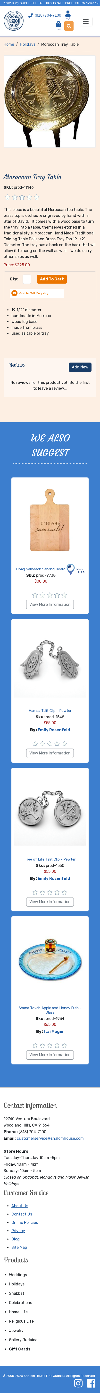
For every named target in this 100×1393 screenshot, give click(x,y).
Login (68, 18)
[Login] (68, 14)
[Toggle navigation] (85, 21)
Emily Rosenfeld (54, 730)
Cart (59, 27)
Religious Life (21, 1321)
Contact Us (21, 1214)
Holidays (17, 1284)
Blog (15, 1239)
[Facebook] (91, 1383)
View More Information (50, 604)
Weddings (18, 1274)
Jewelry (16, 1330)
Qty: (14, 279)
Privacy (18, 1230)
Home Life (18, 1312)
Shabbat (16, 1293)
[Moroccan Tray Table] (49, 101)
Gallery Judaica (23, 1340)
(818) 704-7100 (48, 15)
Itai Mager (54, 1031)
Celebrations (20, 1302)
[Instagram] (78, 1383)
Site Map (19, 1247)
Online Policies (24, 1222)
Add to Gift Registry (33, 293)
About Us (19, 1206)
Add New (80, 367)
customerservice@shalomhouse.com (50, 1138)
